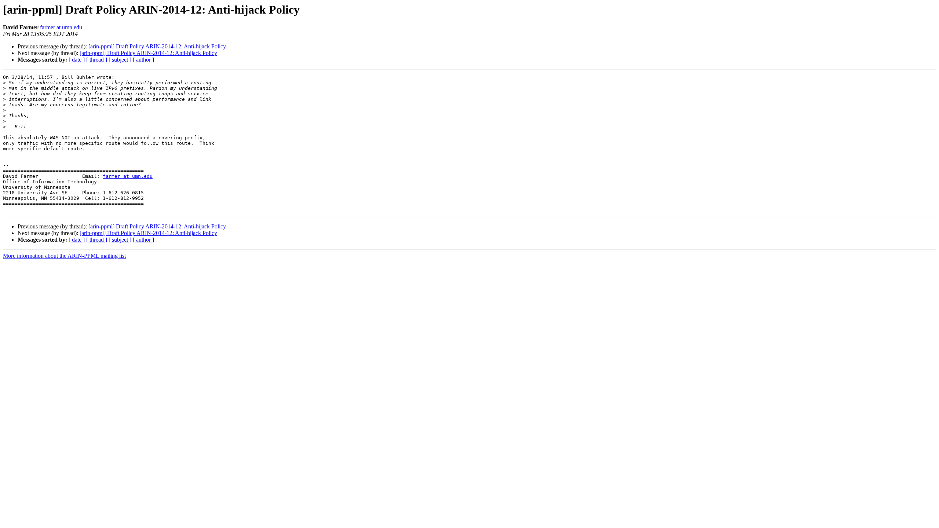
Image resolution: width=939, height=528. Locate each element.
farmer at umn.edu (61, 27)
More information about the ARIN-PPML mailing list (64, 256)
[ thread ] (96, 59)
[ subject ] (120, 59)
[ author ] (143, 59)
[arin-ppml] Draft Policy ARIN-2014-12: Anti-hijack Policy (157, 46)
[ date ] (77, 59)
